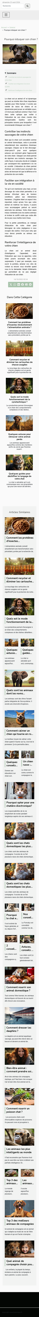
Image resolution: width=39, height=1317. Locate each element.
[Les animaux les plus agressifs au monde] (27, 1173)
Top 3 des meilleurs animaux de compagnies (20, 1222)
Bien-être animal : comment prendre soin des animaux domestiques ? (19, 1073)
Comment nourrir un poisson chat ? (17, 1110)
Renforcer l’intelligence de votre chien (20, 90)
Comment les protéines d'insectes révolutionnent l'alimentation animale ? (19, 325)
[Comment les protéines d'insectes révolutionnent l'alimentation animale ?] (19, 311)
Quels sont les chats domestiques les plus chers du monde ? (18, 846)
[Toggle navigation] (6, 14)
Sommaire (11, 73)
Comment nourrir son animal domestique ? (18, 989)
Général (12, 27)
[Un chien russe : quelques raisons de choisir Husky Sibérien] (27, 754)
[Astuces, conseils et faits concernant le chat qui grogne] (27, 939)
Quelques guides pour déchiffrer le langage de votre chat (19, 476)
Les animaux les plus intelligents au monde (19, 1150)
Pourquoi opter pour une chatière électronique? (20, 804)
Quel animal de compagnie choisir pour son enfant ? (19, 1264)
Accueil (4, 27)
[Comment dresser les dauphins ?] (19, 1016)
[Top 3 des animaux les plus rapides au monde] (11, 1173)
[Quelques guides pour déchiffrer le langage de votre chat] (19, 462)
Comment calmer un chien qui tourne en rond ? (20, 734)
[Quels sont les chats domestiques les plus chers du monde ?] (19, 831)
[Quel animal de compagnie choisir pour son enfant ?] (19, 1249)
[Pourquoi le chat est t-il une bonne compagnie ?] (12, 907)
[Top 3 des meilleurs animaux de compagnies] (19, 1208)
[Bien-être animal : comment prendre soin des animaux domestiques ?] (19, 1056)
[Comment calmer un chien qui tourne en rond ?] (19, 719)
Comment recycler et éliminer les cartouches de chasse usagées (19, 362)
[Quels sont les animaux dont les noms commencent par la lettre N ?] (19, 678)
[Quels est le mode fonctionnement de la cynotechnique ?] (19, 385)
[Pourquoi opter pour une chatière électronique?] (19, 791)
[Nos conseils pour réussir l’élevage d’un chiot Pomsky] (28, 907)
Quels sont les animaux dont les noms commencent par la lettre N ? (19, 695)
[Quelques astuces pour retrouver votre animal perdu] (19, 423)
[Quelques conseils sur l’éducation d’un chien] (12, 755)
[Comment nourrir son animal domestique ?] (19, 975)
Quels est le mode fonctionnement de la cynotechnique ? (19, 399)
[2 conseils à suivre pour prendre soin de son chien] (11, 939)
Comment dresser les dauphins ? (18, 1029)
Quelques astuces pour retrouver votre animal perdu (19, 437)
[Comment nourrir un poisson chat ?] (19, 1097)
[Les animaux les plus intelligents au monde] (19, 1137)
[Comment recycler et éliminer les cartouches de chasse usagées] (19, 348)
